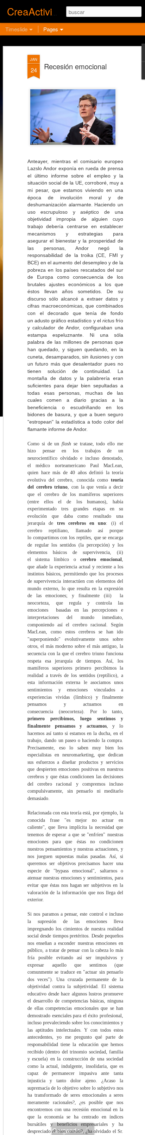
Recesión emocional (75, 66)
